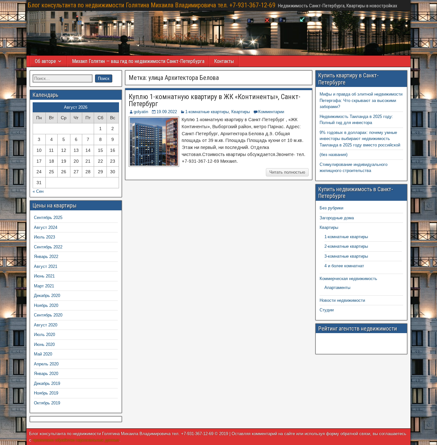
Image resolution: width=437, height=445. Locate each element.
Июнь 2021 (44, 276)
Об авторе (45, 61)
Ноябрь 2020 (46, 305)
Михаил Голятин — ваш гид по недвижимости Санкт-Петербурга (138, 61)
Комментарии (271, 111)
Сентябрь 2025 (48, 217)
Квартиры (240, 111)
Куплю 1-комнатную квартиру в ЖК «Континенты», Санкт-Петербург (214, 100)
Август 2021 (45, 266)
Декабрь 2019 (47, 383)
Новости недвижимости (342, 300)
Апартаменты (337, 287)
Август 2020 (45, 325)
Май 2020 (43, 354)
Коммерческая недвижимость (348, 278)
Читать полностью (287, 172)
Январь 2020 (46, 373)
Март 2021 (44, 286)
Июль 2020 (44, 334)
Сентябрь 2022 (48, 247)
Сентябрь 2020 (48, 315)
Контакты (224, 61)
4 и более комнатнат (344, 265)
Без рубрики (331, 208)
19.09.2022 (166, 111)
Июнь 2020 (44, 344)
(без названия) (333, 154)
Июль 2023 (44, 237)
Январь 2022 (46, 256)
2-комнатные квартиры (346, 246)
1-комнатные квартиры (207, 111)
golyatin (141, 111)
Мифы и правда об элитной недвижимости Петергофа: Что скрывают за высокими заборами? (361, 100)
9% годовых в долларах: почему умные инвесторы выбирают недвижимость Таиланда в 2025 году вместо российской (360, 138)
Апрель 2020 (46, 364)
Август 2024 (45, 227)
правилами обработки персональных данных (76, 440)
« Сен (38, 191)
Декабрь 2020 (47, 295)
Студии (327, 310)
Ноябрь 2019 (46, 393)
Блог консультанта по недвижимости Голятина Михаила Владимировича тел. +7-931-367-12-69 (151, 5)
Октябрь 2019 (47, 403)
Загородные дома (337, 217)
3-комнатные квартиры (346, 256)
